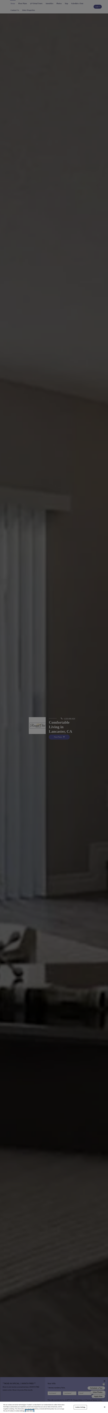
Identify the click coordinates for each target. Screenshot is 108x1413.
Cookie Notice (30, 1411)
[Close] (104, 1407)
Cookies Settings (80, 1407)
